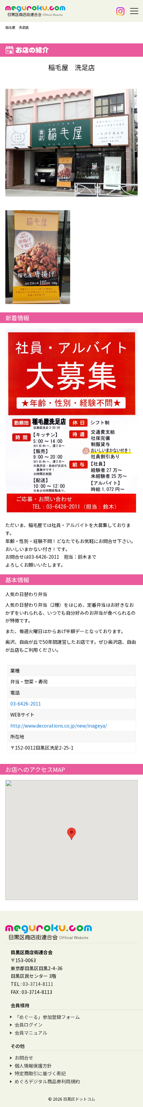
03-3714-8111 (38, 984)
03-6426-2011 (25, 703)
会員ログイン (29, 1024)
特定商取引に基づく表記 (40, 1073)
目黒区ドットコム (79, 1099)
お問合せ (24, 1057)
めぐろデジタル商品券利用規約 (47, 1081)
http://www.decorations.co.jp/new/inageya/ (58, 725)
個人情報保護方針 (33, 1065)
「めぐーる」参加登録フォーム (47, 1017)
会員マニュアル (31, 1032)
